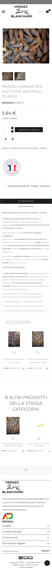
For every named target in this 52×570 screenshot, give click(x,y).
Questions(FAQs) (26, 206)
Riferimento (8, 103)
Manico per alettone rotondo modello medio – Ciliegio (13, 445)
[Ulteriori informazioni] (16, 374)
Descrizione (27, 201)
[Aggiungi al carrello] (23, 368)
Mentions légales (26, 567)
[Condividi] (6, 139)
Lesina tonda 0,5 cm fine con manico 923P (39, 445)
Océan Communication (29, 565)
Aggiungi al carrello (29, 130)
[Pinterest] (13, 139)
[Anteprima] (12, 375)
